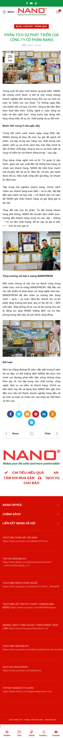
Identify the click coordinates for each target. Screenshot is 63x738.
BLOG (19, 26)
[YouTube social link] (31, 3)
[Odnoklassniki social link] (52, 414)
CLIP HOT (28, 26)
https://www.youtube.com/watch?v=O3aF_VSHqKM (31, 586)
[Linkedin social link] (44, 414)
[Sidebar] (4, 225)
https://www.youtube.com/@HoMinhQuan (33, 607)
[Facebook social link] (27, 3)
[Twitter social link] (18, 414)
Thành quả (40, 26)
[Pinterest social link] (35, 414)
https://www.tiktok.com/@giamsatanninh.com (27, 691)
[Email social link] (27, 414)
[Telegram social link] (31, 422)
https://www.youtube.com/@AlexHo (22, 670)
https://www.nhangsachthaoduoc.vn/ (28, 628)
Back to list (31, 433)
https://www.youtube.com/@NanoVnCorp (25, 541)
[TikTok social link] (36, 3)
